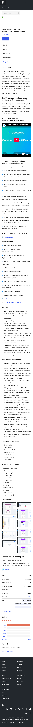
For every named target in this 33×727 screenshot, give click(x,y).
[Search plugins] (18, 13)
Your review (5, 639)
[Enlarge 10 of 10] (29, 548)
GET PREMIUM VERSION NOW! (12, 302)
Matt (4, 692)
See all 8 (29, 596)
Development (7, 58)
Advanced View (6, 611)
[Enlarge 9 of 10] (29, 539)
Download (5, 38)
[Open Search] (25, 2)
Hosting (4, 667)
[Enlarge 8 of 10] (29, 531)
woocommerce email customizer (23, 607)
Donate (20, 681)
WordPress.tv (6, 684)
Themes (19, 664)
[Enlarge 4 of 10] (13, 542)
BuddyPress (6, 698)
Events (19, 678)
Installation (6, 53)
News (3, 664)
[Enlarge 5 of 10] (29, 504)
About (3, 661)
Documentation (6, 678)
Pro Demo (7, 299)
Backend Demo (8, 237)
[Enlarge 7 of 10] (29, 522)
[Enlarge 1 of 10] (13, 504)
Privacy (4, 670)
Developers (5, 681)
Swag (19, 684)
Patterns (19, 670)
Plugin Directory (6, 7)
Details (5, 45)
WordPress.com (7, 689)
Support (5, 62)
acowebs (6, 34)
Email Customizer (27, 600)
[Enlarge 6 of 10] (29, 511)
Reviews (5, 49)
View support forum (7, 651)
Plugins (19, 667)
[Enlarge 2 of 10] (13, 518)
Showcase (20, 661)
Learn (3, 675)
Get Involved (21, 675)
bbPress (5, 695)
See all (29, 639)
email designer (18, 603)
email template (27, 603)
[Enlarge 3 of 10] (13, 533)
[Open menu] (30, 2)
